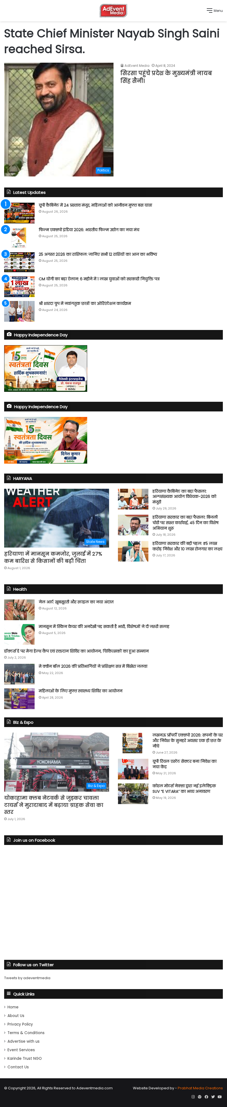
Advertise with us (23, 1041)
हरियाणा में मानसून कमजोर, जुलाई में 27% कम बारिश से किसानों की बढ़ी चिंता (53, 557)
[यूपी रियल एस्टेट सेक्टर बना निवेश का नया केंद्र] (133, 769)
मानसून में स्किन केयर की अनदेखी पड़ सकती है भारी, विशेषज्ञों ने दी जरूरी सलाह (104, 626)
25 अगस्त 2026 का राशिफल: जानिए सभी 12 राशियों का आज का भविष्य (98, 254)
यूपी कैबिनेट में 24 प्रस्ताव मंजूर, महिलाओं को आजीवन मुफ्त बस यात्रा (95, 205)
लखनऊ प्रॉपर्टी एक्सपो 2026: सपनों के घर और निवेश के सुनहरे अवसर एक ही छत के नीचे (188, 740)
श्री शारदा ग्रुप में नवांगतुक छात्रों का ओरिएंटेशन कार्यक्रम (85, 303)
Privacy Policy (20, 1024)
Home (13, 1007)
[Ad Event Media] (113, 10)
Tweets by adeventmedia (27, 978)
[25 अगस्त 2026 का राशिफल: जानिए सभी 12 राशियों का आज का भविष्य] (19, 262)
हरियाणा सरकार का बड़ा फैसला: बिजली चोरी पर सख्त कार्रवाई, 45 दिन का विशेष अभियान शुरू (185, 522)
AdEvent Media (137, 65)
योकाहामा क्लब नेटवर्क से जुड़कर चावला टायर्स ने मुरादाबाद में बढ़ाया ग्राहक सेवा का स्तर (53, 804)
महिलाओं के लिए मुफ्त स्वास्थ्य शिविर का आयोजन (80, 691)
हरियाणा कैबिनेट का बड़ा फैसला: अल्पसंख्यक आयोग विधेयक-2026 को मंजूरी (184, 496)
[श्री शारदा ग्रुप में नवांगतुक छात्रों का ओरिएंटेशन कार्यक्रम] (19, 311)
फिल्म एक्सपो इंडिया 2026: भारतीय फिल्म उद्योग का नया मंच (89, 230)
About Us (15, 1015)
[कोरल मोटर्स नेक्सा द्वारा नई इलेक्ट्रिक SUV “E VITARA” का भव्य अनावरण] (133, 793)
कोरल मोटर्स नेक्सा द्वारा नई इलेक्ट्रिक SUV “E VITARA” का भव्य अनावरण (184, 788)
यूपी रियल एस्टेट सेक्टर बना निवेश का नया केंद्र (184, 764)
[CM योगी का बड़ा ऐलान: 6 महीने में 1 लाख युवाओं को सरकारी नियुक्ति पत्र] (19, 286)
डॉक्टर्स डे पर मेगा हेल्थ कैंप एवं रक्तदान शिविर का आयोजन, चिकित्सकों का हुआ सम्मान (76, 651)
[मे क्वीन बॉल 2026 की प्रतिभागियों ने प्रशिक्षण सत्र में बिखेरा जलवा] (19, 674)
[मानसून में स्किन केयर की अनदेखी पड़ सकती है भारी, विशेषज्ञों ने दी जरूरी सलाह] (19, 634)
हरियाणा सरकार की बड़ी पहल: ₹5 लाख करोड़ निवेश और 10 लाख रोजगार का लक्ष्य (187, 546)
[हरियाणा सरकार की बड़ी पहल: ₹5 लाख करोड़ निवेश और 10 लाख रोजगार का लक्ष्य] (133, 551)
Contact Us (18, 1067)
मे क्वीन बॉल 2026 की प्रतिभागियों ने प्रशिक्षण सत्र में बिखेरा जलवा (93, 666)
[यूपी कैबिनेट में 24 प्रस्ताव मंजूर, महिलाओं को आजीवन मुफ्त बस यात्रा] (19, 213)
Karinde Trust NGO (24, 1058)
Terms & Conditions (26, 1032)
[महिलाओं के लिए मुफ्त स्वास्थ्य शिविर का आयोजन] (19, 698)
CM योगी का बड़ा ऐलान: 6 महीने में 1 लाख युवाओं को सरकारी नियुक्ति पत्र (99, 279)
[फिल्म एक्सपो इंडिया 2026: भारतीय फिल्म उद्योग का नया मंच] (19, 237)
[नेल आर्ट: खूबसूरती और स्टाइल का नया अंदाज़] (19, 609)
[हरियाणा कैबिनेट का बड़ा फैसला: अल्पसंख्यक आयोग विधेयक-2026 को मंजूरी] (133, 499)
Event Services (21, 1050)
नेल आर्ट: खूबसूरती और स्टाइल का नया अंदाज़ (76, 602)
